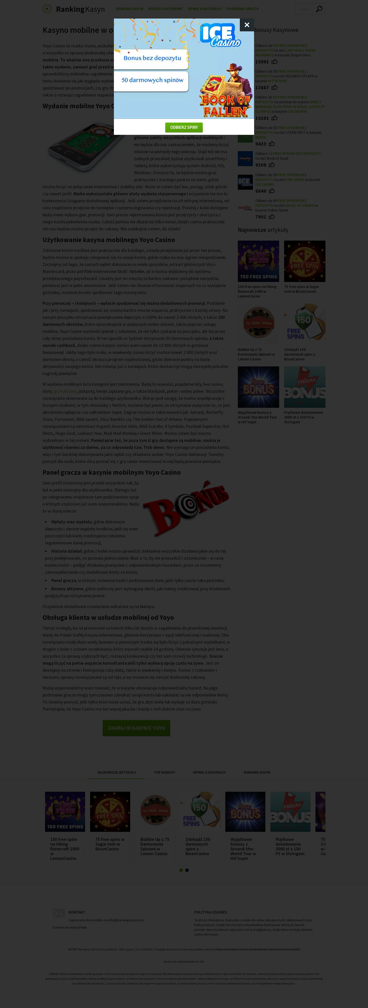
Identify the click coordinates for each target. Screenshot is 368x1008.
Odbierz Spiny (184, 127)
